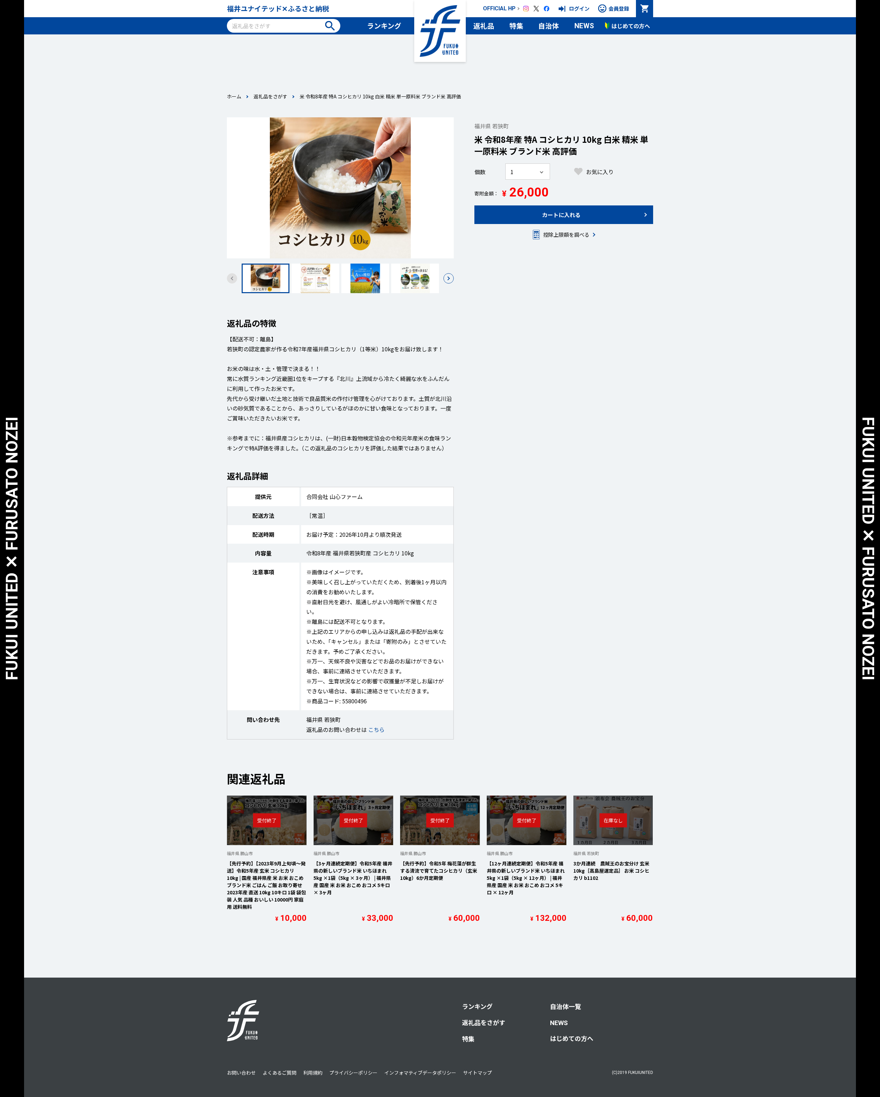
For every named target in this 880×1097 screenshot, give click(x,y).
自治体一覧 (565, 1006)
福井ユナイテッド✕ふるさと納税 (278, 8)
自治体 (548, 26)
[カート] (644, 8)
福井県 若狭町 (491, 126)
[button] (448, 278)
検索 (330, 26)
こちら (376, 729)
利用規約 (312, 1072)
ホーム (234, 96)
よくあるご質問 (279, 1072)
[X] (536, 8)
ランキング (384, 26)
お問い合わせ (241, 1072)
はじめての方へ (571, 1038)
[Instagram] (526, 8)
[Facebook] (546, 8)
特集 (516, 26)
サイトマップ (477, 1072)
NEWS (584, 26)
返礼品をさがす (270, 96)
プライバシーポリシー (353, 1072)
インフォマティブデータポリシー (420, 1072)
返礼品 (483, 26)
